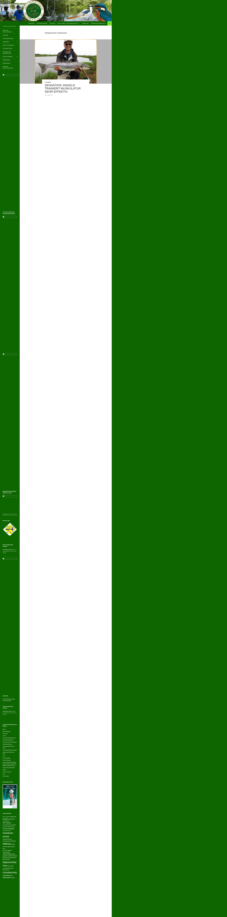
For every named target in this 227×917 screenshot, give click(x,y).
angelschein (11, 819)
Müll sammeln (6, 859)
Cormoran (5, 733)
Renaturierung (9, 868)
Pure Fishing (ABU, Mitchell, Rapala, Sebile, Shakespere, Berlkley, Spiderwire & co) (9, 764)
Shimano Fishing (7, 772)
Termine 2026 (85, 23)
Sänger (4, 769)
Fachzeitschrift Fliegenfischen (10, 750)
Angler (4, 821)
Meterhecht (5, 857)
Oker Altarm (11, 866)
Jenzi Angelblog (6, 758)
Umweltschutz (10, 872)
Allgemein (48, 82)
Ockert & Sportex (7, 760)
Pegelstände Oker (7, 549)
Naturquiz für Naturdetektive (7, 52)
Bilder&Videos (6, 63)
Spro (4, 774)
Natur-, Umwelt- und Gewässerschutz (68, 23)
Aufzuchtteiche (6, 825)
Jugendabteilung (7, 48)
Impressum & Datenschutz (98, 23)
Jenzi (4, 756)
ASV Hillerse (7, 823)
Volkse (11, 875)
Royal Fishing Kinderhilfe (9, 767)
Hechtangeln (6, 841)
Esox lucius (11, 826)
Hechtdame (13, 841)
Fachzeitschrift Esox (7, 744)
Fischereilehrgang (42, 23)
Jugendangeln (6, 852)
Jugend (10, 850)
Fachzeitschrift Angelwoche (9, 738)
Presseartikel (6, 59)
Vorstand (5, 35)
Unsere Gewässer (7, 56)
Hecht (10, 839)
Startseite (31, 23)
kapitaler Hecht (6, 856)
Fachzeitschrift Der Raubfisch (10, 742)
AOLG (7, 821)
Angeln (5, 819)
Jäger (13, 854)
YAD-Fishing (6, 776)
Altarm (4, 816)
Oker (5, 866)
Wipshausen (7, 877)
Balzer (4, 729)
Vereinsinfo (6, 41)
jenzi (4, 850)
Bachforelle (13, 825)
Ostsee (4, 868)
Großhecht (5, 839)
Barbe (4, 826)
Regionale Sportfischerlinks (8, 67)
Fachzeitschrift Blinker (8, 740)
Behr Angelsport (6, 731)
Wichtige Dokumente (8, 45)
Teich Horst (6, 870)
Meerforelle (14, 856)
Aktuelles (52, 23)
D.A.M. (4, 735)
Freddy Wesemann (7, 830)
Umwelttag (6, 875)
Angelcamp (13, 816)
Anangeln (8, 816)
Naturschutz (9, 862)
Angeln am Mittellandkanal (7, 31)
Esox (6, 826)
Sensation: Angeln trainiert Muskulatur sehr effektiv (63, 88)
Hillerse (7, 843)
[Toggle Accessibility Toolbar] (4, 13)
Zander (13, 877)
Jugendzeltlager (7, 854)
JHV (6, 850)
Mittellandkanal (12, 857)
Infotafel (13, 844)
